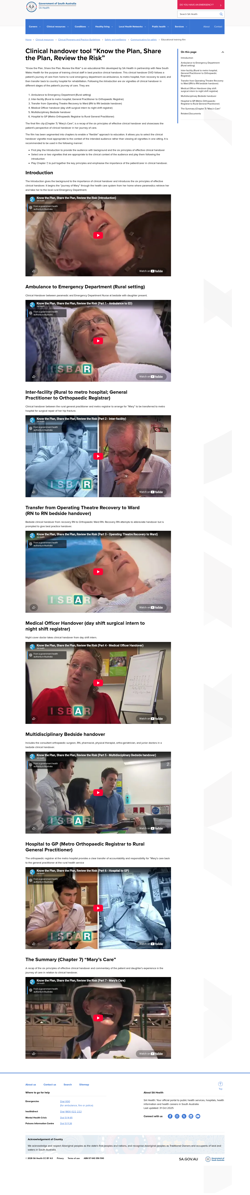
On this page (188, 52)
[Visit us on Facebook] (170, 1116)
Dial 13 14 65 (66, 1117)
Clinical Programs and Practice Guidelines (79, 39)
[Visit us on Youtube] (198, 1116)
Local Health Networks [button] (131, 26)
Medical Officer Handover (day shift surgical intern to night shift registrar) (199, 89)
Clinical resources (45, 39)
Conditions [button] (80, 26)
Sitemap (84, 1084)
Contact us (50, 1084)
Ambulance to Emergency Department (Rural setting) (200, 64)
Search (68, 1084)
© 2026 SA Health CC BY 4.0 (39, 1158)
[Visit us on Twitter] (184, 1116)
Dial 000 (65, 1101)
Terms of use (74, 1158)
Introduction (187, 57)
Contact (218, 26)
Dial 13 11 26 (66, 1123)
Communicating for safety (144, 39)
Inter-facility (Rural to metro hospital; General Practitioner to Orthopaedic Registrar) (199, 73)
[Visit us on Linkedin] (191, 1116)
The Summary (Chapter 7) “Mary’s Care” (200, 108)
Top (220, 1088)
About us (30, 1084)
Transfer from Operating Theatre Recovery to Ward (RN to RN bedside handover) (202, 82)
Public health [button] (159, 26)
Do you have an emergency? (197, 4)
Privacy (60, 1158)
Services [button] (179, 26)
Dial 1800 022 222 (71, 1111)
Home (28, 39)
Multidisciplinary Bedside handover (198, 96)
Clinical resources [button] (56, 26)
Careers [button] (33, 26)
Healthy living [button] (102, 26)
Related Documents (191, 113)
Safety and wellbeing (115, 39)
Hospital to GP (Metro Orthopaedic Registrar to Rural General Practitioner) (200, 102)
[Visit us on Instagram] (177, 1116)
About (206, 26)
